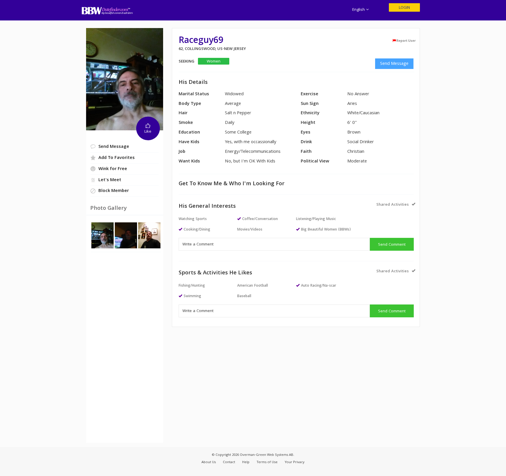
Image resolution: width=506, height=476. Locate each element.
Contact (229, 462)
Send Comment (392, 245)
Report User (406, 41)
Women (213, 61)
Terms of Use (267, 462)
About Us (208, 462)
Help (245, 462)
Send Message (394, 64)
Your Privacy (295, 462)
